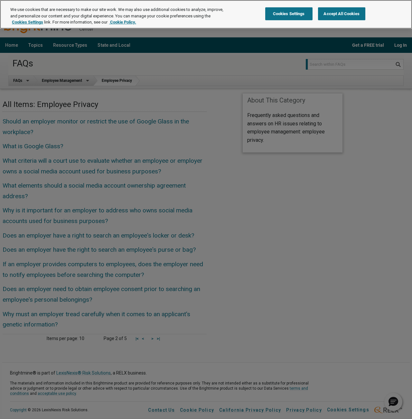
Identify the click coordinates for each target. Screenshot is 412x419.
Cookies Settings (27, 22)
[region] (206, 14)
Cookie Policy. (122, 22)
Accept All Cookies (341, 13)
